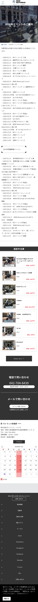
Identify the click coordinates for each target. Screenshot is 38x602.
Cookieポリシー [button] (22, 593)
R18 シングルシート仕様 (24, 273)
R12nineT (20, 342)
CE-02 (19, 328)
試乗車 (20, 510)
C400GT (19, 300)
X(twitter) (19, 542)
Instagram (20, 548)
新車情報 (20, 504)
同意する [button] (6, 598)
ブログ (20, 536)
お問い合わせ (20, 579)
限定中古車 (19, 517)
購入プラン (19, 523)
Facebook (20, 554)
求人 (19, 573)
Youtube (20, 560)
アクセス (20, 567)
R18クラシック (21, 286)
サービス (20, 529)
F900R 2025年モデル (24, 314)
